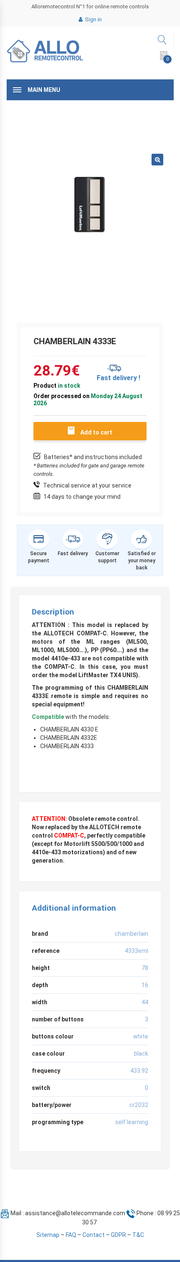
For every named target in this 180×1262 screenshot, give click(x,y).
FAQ (71, 1235)
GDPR (118, 1235)
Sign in (93, 19)
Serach (163, 39)
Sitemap (47, 1235)
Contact (93, 1235)
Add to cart (96, 432)
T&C (138, 1235)
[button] (157, 159)
